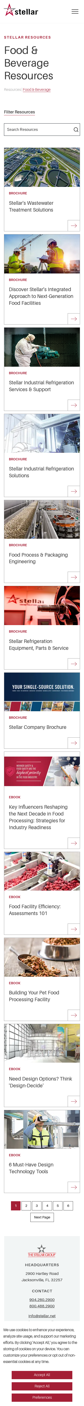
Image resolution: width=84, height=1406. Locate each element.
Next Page (42, 1217)
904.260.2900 (42, 1300)
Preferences (42, 1397)
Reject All (42, 1386)
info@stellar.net (42, 1316)
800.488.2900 (42, 1306)
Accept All (42, 1375)
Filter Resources (19, 112)
